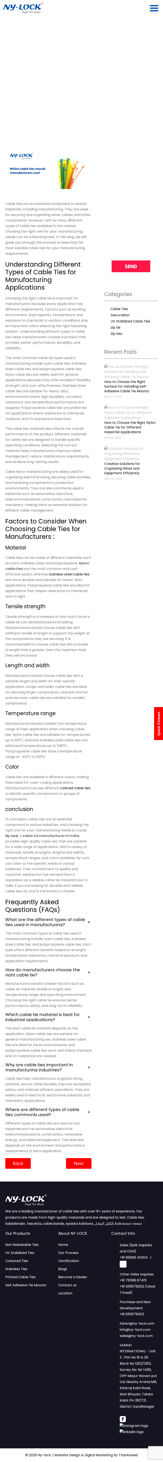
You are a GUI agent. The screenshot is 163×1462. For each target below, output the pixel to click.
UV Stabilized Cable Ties (130, 321)
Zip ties (116, 333)
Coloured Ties (16, 1260)
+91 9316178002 (132, 1314)
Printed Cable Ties (20, 1277)
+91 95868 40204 (134, 1257)
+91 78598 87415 (133, 1280)
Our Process (68, 1252)
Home (63, 1244)
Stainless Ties (16, 1268)
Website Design (67, 1455)
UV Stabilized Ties (19, 1252)
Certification (68, 1260)
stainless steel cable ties (69, 574)
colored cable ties (75, 788)
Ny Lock (11, 835)
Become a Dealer (72, 1277)
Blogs (62, 1268)
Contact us (67, 1285)
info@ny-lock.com (135, 1329)
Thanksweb (128, 1455)
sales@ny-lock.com (136, 1335)
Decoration (120, 315)
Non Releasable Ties (22, 1244)
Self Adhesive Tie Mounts (25, 1285)
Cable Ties (119, 308)
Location (65, 1293)
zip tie (115, 327)
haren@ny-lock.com (137, 1323)
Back (18, 1163)
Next (79, 1163)
